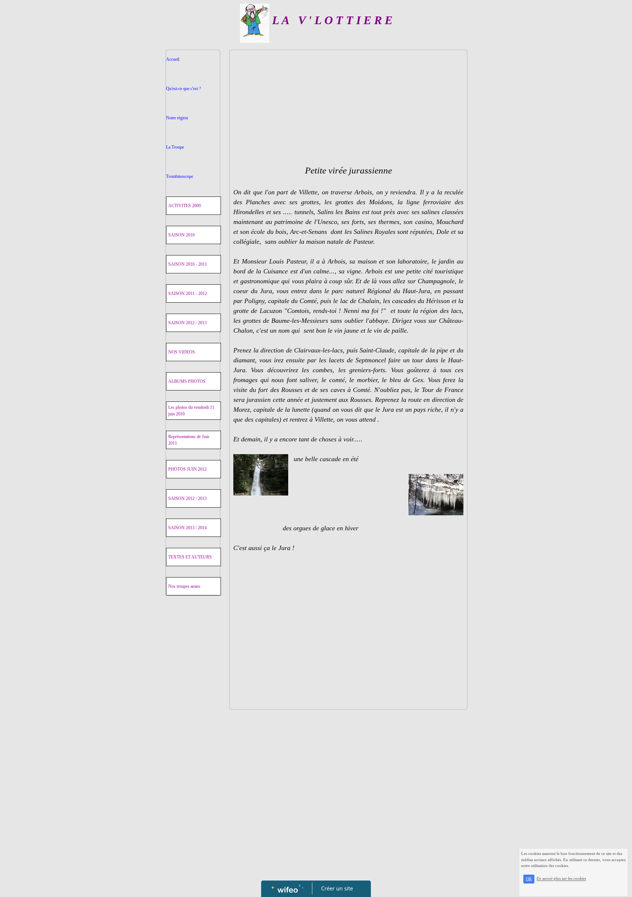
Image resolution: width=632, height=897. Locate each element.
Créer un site (337, 888)
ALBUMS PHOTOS (187, 381)
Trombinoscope (179, 176)
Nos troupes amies (184, 586)
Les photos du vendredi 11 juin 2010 (191, 410)
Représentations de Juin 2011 (188, 440)
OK (529, 879)
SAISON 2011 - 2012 (187, 293)
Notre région (177, 117)
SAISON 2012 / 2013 (187, 322)
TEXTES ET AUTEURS (190, 557)
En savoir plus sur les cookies (561, 879)
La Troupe (175, 147)
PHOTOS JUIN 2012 (187, 469)
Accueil (172, 59)
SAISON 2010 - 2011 (187, 264)
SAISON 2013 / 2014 (187, 527)
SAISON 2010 (181, 235)
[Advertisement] (193, 756)
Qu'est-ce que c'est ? (183, 88)
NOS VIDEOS (181, 352)
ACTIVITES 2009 (184, 205)
